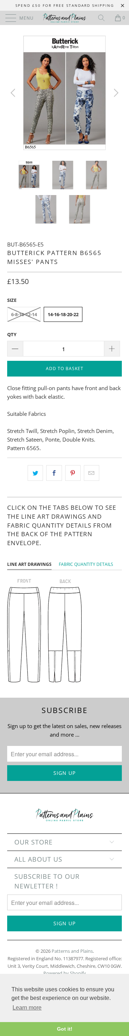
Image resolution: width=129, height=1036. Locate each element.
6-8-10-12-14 (24, 314)
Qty (11, 334)
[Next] (115, 93)
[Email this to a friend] (91, 473)
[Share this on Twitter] (35, 473)
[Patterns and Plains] (64, 18)
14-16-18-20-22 (63, 314)
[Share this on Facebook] (54, 473)
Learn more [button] (27, 1008)
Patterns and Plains (72, 951)
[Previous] (14, 93)
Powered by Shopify (64, 973)
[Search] (103, 18)
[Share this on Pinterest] (73, 473)
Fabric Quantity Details (86, 564)
